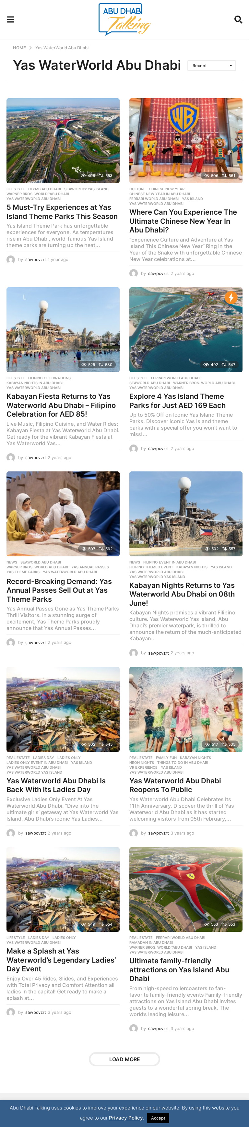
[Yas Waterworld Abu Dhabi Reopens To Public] (186, 709)
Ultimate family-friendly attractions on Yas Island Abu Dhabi (179, 969)
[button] (10, 19)
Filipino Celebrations (49, 378)
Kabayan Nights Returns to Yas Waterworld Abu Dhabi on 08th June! (182, 594)
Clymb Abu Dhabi (44, 189)
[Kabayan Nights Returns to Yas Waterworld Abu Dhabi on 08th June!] (186, 513)
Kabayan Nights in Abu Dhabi (34, 383)
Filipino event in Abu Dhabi (169, 562)
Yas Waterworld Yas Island (157, 577)
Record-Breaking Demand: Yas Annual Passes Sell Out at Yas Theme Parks (59, 590)
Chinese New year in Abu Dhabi (159, 194)
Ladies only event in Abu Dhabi (37, 763)
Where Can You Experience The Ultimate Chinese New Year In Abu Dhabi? (183, 221)
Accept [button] (158, 1118)
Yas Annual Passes (90, 567)
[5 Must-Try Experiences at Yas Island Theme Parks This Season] (63, 140)
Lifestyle (15, 189)
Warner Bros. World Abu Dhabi (204, 383)
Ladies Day (43, 758)
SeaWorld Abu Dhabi (149, 383)
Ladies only (69, 758)
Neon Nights (141, 763)
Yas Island (192, 199)
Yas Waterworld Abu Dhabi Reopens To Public (175, 785)
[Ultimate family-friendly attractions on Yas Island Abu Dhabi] (186, 889)
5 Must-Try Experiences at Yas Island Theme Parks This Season (62, 211)
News (11, 562)
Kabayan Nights (192, 567)
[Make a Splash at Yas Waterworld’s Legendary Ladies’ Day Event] (63, 889)
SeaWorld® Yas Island (86, 189)
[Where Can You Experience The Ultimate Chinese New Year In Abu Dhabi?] (186, 140)
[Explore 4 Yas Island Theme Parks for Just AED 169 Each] (186, 329)
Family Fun (166, 758)
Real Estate (18, 758)
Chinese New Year (166, 189)
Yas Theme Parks (23, 572)
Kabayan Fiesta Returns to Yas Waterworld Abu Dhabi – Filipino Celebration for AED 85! (61, 405)
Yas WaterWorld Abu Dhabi (33, 199)
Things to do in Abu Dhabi (182, 763)
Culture (137, 189)
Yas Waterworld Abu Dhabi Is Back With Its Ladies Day (56, 785)
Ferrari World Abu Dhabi (154, 199)
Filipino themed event (151, 567)
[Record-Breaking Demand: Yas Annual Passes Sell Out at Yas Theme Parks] (63, 513)
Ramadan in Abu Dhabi (151, 942)
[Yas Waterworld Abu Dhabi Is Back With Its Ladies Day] (63, 709)
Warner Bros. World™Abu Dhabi (37, 194)
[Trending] (231, 297)
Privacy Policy (126, 1118)
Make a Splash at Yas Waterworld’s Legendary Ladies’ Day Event (61, 960)
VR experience (143, 767)
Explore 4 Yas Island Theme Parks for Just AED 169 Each (177, 400)
